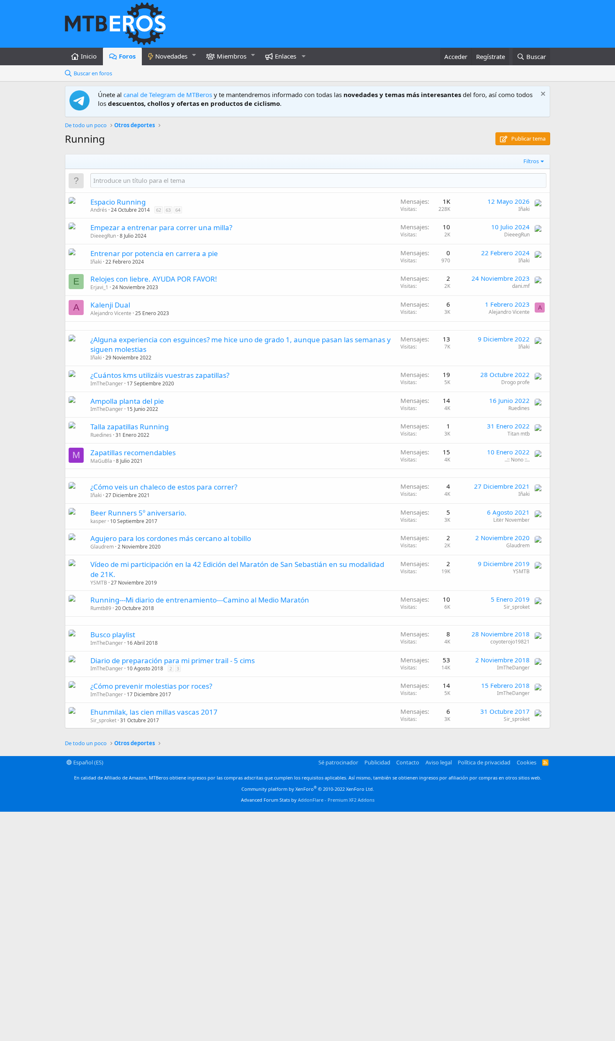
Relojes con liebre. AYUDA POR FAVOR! (153, 279)
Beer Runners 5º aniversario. (138, 513)
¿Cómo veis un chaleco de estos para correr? (163, 487)
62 (158, 210)
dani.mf (521, 286)
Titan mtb (518, 433)
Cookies (526, 762)
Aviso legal (438, 762)
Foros (127, 56)
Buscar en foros (93, 73)
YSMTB (98, 582)
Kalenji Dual (110, 305)
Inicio (89, 56)
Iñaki (524, 209)
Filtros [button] (531, 161)
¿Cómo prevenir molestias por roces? (151, 686)
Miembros (231, 56)
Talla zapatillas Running (129, 426)
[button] (194, 55)
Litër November (511, 519)
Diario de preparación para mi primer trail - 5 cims (172, 660)
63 (168, 210)
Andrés (98, 209)
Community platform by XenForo (307, 789)
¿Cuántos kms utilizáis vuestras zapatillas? (159, 375)
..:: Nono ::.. (517, 459)
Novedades (171, 56)
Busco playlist (112, 634)
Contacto (407, 762)
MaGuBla (101, 460)
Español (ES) (87, 762)
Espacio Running (118, 202)
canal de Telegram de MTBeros (167, 94)
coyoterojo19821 (510, 641)
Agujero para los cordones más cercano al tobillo (170, 538)
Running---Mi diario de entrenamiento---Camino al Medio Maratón (199, 600)
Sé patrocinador (338, 762)
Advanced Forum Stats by (307, 800)
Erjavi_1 (99, 287)
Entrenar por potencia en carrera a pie (154, 253)
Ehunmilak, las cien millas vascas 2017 (154, 712)
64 (177, 210)
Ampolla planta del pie (127, 401)
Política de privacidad (484, 762)
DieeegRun (103, 235)
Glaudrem (102, 546)
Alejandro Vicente (110, 313)
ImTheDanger (106, 383)
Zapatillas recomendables (133, 452)
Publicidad (377, 762)
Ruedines (519, 408)
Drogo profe (515, 382)
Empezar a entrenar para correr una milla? (161, 227)
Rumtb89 (100, 608)
